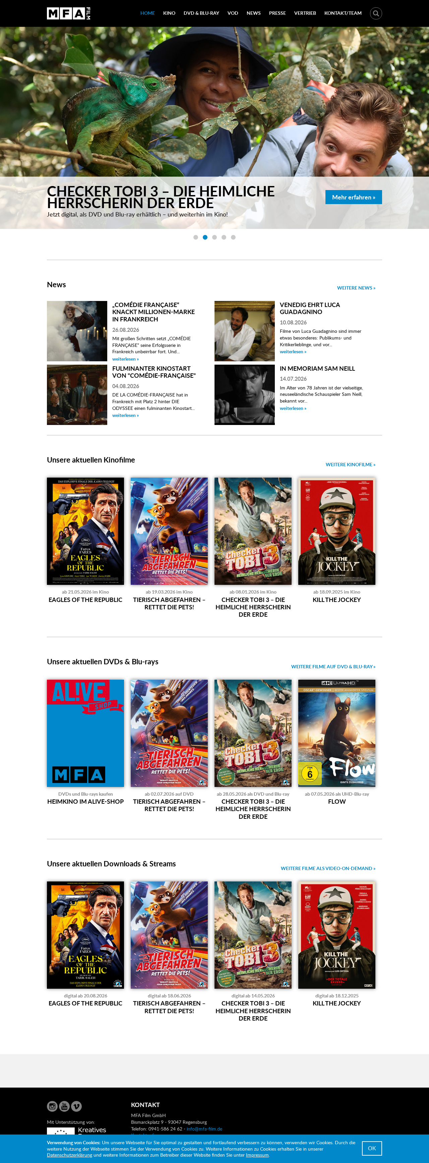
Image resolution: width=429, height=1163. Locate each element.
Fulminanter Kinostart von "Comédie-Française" (154, 372)
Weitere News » (356, 288)
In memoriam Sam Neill (317, 368)
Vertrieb (305, 13)
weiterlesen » (125, 359)
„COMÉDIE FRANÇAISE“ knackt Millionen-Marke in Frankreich (153, 311)
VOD (233, 13)
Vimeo (76, 1106)
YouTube (64, 1106)
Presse (277, 13)
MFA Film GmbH (68, 13)
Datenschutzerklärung (69, 1155)
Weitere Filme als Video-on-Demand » (328, 868)
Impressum (257, 1155)
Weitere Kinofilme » (350, 464)
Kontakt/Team (343, 13)
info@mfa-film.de (204, 1128)
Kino (169, 13)
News (254, 13)
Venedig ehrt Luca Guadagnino (310, 308)
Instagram (52, 1106)
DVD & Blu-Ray (201, 13)
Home (147, 13)
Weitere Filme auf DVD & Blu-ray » (333, 666)
